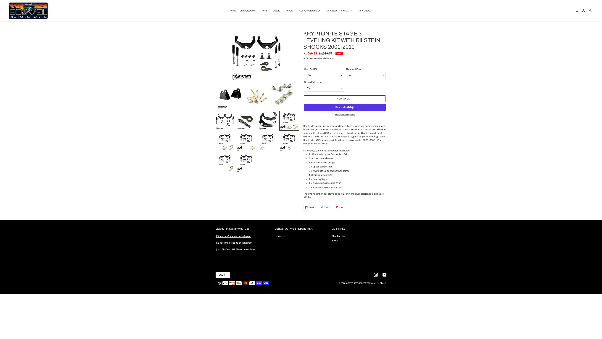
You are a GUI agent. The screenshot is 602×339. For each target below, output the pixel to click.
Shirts (335, 240)
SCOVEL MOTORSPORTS (357, 283)
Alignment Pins (353, 69)
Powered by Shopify (377, 283)
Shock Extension (313, 82)
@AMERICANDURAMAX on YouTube (235, 249)
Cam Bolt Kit (310, 69)
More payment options (345, 115)
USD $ (222, 275)
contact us (280, 236)
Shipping (307, 58)
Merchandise (338, 236)
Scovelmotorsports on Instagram (235, 243)
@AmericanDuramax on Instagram (233, 236)
